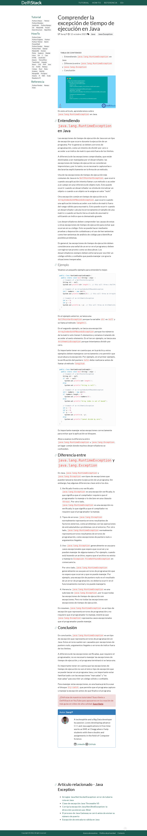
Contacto (121, 833)
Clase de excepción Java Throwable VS (80, 803)
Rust (40, 69)
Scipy (34, 88)
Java (49, 64)
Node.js (44, 67)
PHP (44, 64)
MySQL (41, 71)
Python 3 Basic (37, 21)
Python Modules (37, 23)
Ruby (46, 69)
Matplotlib (39, 27)
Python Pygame (37, 39)
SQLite (34, 76)
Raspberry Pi (36, 78)
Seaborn (41, 53)
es (121, 3)
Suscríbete (98, 703)
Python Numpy (46, 25)
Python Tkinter (37, 42)
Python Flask (36, 48)
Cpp (46, 55)
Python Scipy (36, 37)
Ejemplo (63, 265)
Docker (43, 51)
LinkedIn (81, 744)
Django (45, 48)
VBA (43, 76)
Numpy (46, 46)
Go (33, 67)
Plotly (34, 53)
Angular (44, 62)
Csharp (34, 69)
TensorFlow (43, 60)
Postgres (44, 73)
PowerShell (36, 44)
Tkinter (46, 21)
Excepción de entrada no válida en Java (80, 819)
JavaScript (35, 25)
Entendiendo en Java (84, 125)
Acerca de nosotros (90, 833)
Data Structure (37, 30)
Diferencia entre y (86, 460)
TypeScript (35, 62)
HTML (34, 58)
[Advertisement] (42, 122)
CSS (39, 64)
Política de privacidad (108, 833)
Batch (46, 42)
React (34, 64)
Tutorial (83, 3)
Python (47, 39)
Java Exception (105, 34)
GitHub (92, 744)
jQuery (34, 60)
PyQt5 (47, 27)
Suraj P (64, 34)
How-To (96, 3)
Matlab (48, 53)
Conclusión (69, 70)
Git (33, 27)
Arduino (34, 71)
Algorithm (47, 30)
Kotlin (38, 67)
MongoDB (35, 73)
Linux (34, 55)
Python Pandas (37, 46)
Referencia (110, 3)
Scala (48, 76)
